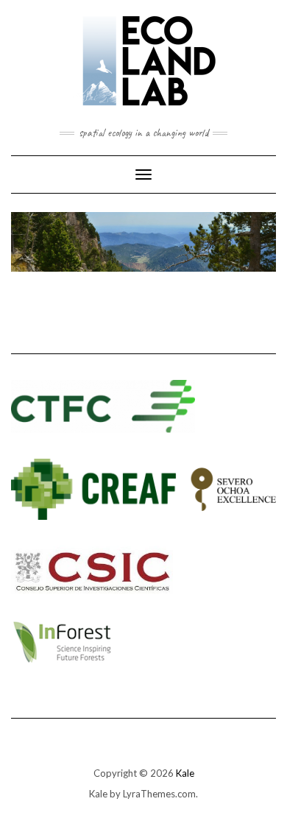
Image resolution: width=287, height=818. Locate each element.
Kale (185, 773)
